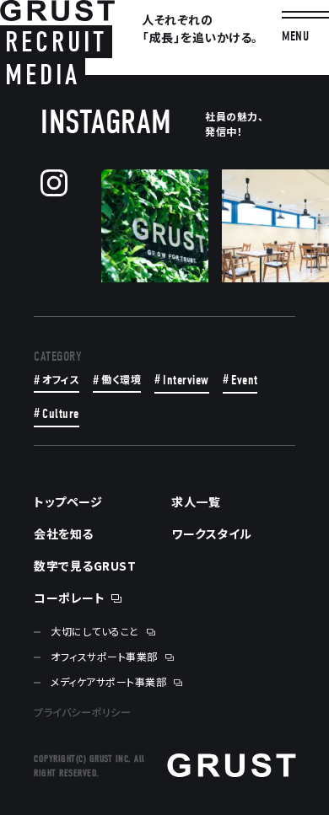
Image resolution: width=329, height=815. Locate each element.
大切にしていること (95, 631)
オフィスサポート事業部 (104, 656)
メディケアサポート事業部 (108, 682)
